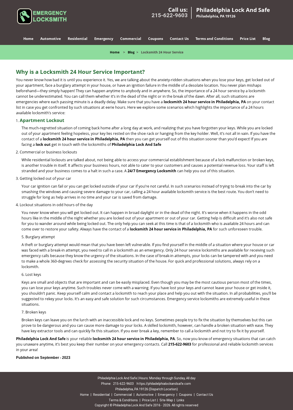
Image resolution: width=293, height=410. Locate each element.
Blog (266, 38)
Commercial (130, 38)
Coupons (155, 38)
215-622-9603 (170, 15)
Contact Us (179, 38)
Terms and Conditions (214, 38)
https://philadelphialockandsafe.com (164, 383)
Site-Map (166, 400)
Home (28, 38)
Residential (77, 38)
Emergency (103, 38)
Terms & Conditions (123, 400)
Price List (248, 38)
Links (180, 400)
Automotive (50, 38)
